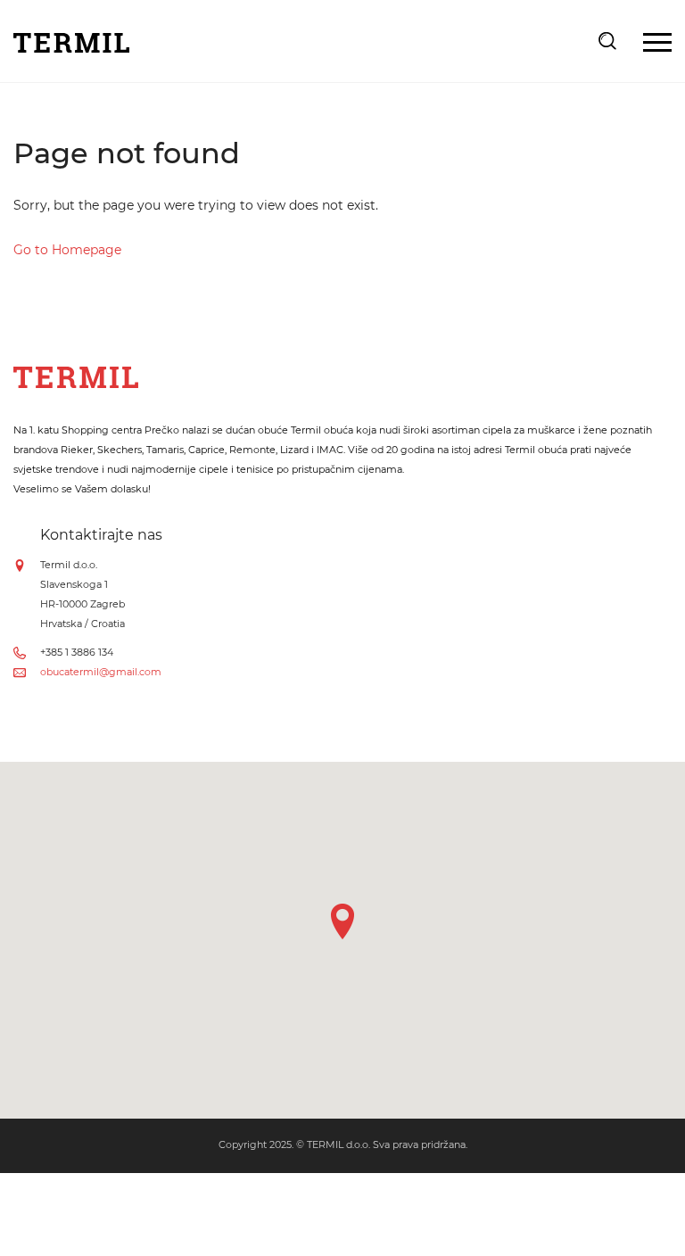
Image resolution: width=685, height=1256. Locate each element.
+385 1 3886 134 (76, 652)
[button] (342, 921)
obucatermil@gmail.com (100, 671)
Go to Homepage (67, 250)
